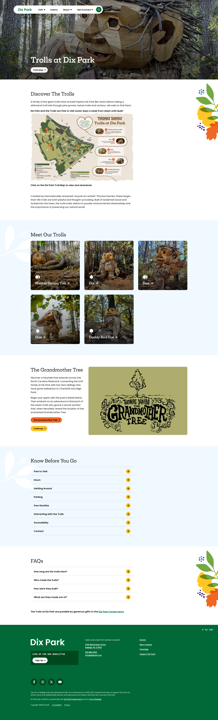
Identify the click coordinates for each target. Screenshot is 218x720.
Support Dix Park (147, 654)
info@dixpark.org (93, 655)
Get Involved (84, 9)
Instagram (42, 682)
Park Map (144, 649)
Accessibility (57, 705)
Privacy (67, 705)
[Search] (99, 9)
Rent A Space (146, 644)
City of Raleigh (95, 699)
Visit (40, 9)
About (66, 9)
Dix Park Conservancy (73, 699)
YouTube (60, 682)
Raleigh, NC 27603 (93, 647)
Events (54, 9)
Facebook (34, 682)
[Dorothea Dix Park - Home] (25, 9)
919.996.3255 (91, 652)
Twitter (51, 682)
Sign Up (39, 660)
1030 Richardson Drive (95, 644)
